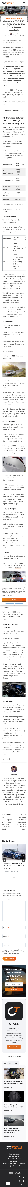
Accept (14, 600)
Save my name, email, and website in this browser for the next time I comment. (14, 951)
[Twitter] (23, 1177)
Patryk (16, 34)
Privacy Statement (19, 603)
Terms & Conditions (9, 1163)
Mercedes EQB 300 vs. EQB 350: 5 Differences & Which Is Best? (21, 822)
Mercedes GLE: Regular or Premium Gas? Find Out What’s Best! (7, 822)
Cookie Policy (14, 1156)
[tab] (10, 877)
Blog (9, 1166)
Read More (9, 1087)
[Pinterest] (23, 1181)
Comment (6, 899)
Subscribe (14, 989)
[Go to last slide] (4, 860)
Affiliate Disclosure (14, 1159)
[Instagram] (19, 1181)
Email (6, 936)
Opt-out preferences (9, 603)
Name (6, 928)
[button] (25, 584)
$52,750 (7, 565)
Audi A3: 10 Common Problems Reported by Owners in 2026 (12, 1130)
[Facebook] (19, 1177)
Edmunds (8, 130)
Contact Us (16, 1166)
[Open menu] (24, 3)
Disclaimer (14, 1161)
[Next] (23, 860)
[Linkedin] (21, 1184)
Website (6, 945)
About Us (22, 1163)
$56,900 (18, 568)
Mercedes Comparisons (14, 18)
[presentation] (14, 852)
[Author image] (11, 34)
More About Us (14, 1047)
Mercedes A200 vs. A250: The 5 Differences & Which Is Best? (14, 866)
